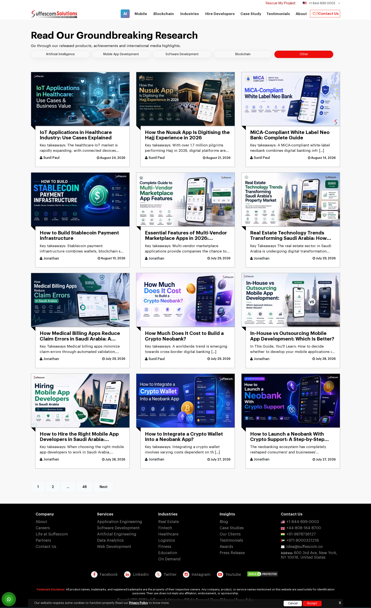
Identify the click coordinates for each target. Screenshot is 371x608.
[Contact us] (8, 599)
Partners (43, 540)
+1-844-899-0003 (302, 522)
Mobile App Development (121, 54)
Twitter (170, 574)
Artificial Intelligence (60, 54)
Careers (43, 528)
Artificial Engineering (116, 534)
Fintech (165, 528)
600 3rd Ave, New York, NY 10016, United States (309, 555)
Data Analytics (110, 540)
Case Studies (232, 528)
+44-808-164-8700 (303, 528)
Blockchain (243, 54)
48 (84, 487)
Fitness (164, 547)
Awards (226, 547)
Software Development (182, 54)
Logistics (166, 540)
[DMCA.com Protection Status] (263, 574)
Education (167, 553)
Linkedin (141, 574)
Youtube (233, 574)
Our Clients (230, 534)
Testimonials (278, 14)
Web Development (114, 547)
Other (304, 54)
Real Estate (168, 522)
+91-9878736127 (301, 534)
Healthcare (168, 534)
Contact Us (328, 13)
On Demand (169, 559)
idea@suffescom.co (304, 547)
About (41, 522)
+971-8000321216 (302, 540)
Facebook (109, 574)
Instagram (201, 574)
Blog (224, 522)
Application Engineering (119, 522)
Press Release (232, 553)
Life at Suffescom (52, 534)
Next (104, 487)
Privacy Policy (138, 603)
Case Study (250, 14)
